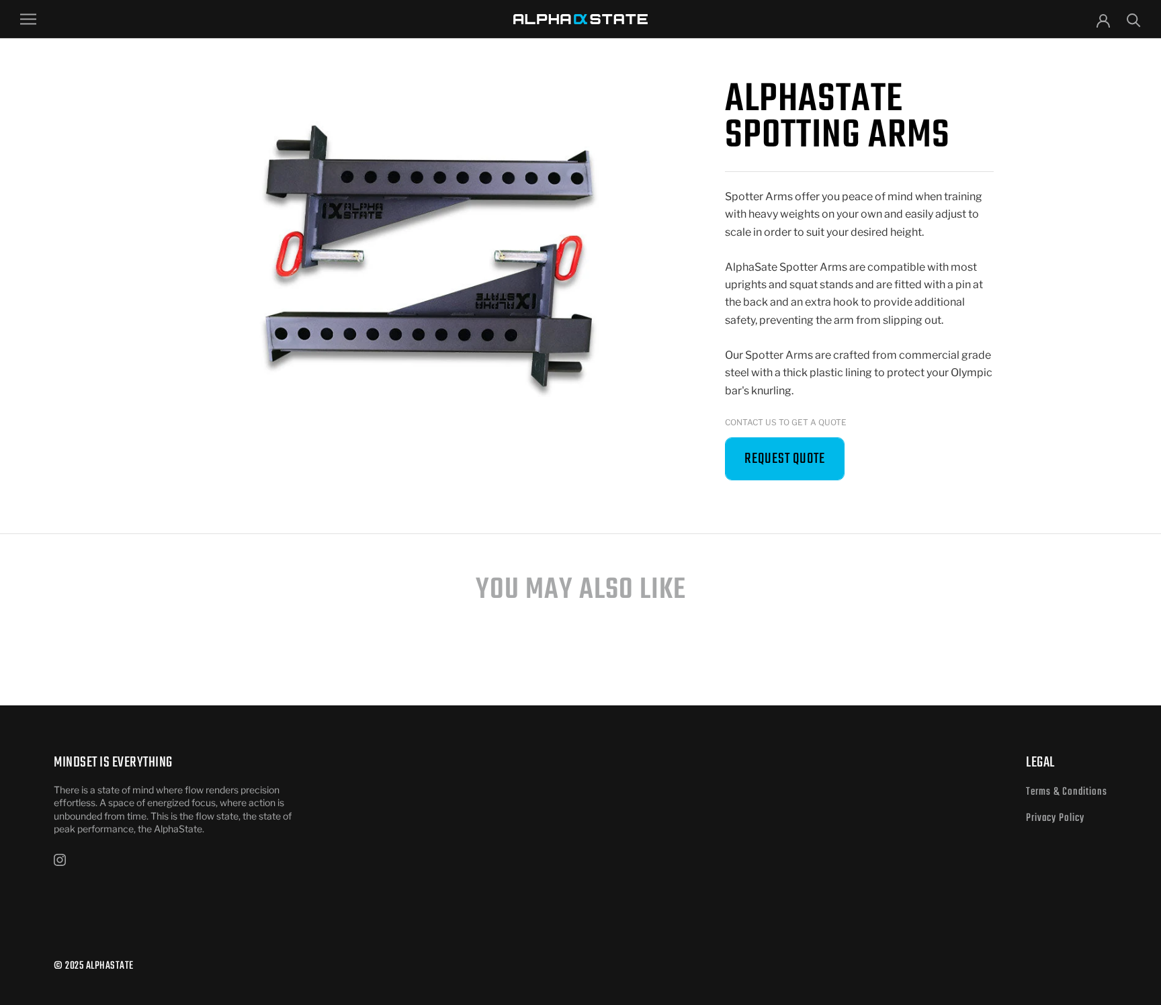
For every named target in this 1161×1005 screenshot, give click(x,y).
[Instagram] (60, 859)
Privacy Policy (1055, 818)
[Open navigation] (28, 19)
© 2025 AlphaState (94, 966)
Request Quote (784, 458)
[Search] (1134, 19)
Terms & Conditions (1066, 792)
